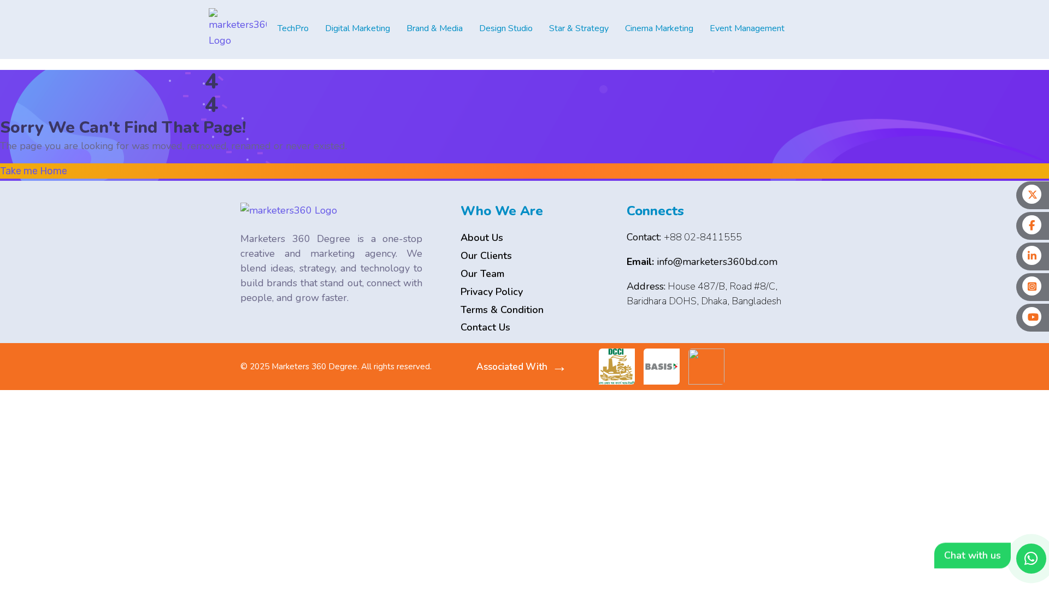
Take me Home (33, 171)
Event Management (747, 28)
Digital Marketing (357, 28)
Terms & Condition (502, 309)
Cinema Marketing (659, 28)
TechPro (293, 28)
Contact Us (485, 327)
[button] (296, 28)
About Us (482, 237)
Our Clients (486, 255)
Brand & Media (434, 28)
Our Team (482, 273)
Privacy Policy (492, 291)
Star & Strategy (579, 28)
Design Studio (506, 28)
